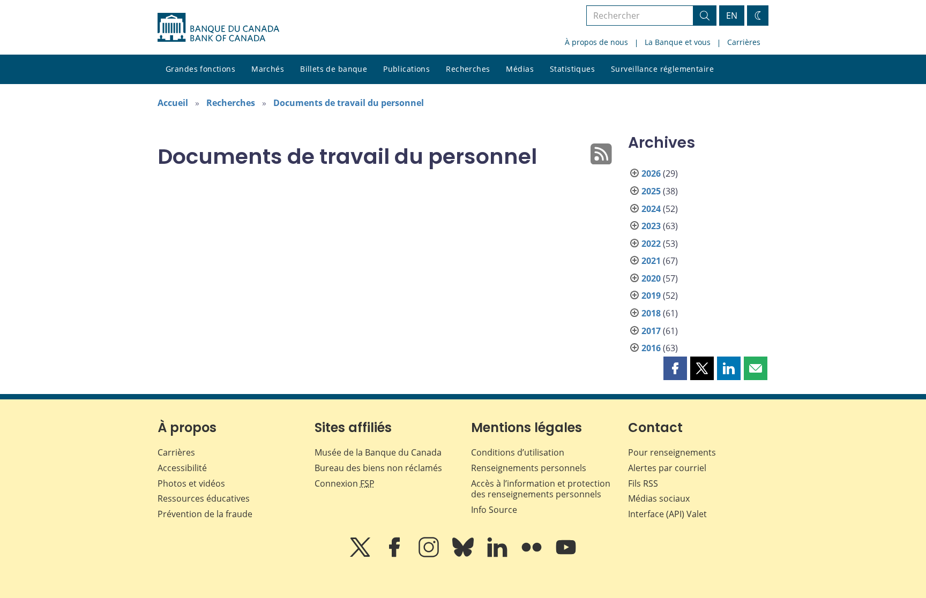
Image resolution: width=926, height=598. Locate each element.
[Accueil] (218, 27)
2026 (651, 173)
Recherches (468, 69)
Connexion (345, 483)
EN (731, 15)
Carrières (743, 42)
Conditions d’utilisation (517, 452)
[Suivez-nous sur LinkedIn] (498, 555)
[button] (675, 368)
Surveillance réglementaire (662, 69)
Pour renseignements (672, 452)
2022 (651, 243)
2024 (651, 209)
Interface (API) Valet (667, 514)
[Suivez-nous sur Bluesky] (464, 555)
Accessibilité (182, 468)
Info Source (494, 510)
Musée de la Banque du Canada (378, 452)
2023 (651, 226)
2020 (651, 278)
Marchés (267, 69)
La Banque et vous (678, 42)
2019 (651, 295)
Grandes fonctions (200, 69)
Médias (520, 69)
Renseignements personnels (528, 468)
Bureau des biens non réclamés (378, 468)
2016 (651, 348)
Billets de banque (333, 69)
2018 (651, 313)
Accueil (173, 103)
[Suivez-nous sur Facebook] (395, 555)
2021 (651, 261)
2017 (651, 331)
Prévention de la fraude (205, 514)
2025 (651, 191)
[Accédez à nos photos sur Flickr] (533, 555)
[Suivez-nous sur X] (361, 555)
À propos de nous (596, 42)
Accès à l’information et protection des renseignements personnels (540, 489)
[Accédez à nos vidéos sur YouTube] (566, 555)
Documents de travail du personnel (348, 103)
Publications (406, 69)
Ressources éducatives (204, 498)
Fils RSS (643, 483)
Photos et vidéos (191, 483)
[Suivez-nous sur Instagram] (430, 555)
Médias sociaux (659, 498)
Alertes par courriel (667, 468)
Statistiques (572, 69)
